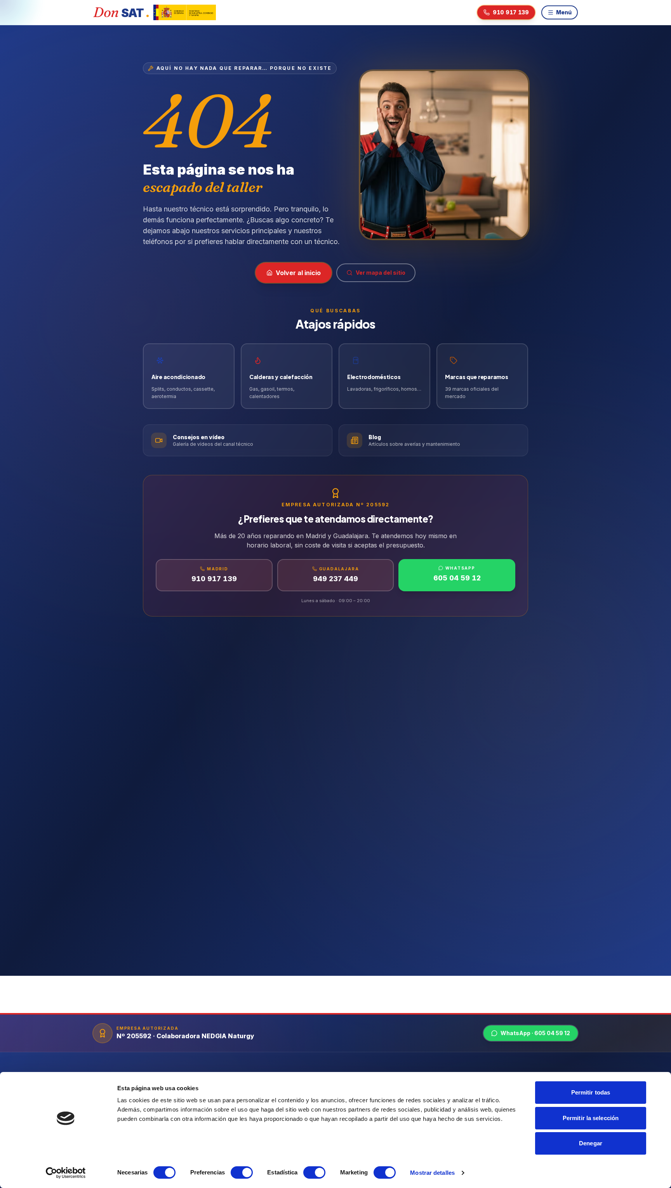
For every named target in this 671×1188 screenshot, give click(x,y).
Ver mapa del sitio (380, 272)
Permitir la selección (591, 1118)
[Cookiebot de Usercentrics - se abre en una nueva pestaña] (66, 1173)
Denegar (590, 1143)
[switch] (242, 1172)
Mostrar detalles (432, 1172)
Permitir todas (590, 1092)
